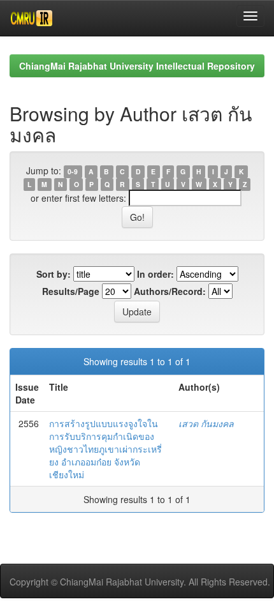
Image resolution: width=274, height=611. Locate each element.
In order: (155, 274)
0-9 (73, 171)
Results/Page (70, 291)
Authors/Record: (170, 291)
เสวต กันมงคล (206, 423)
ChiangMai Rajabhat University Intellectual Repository (137, 65)
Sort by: (53, 274)
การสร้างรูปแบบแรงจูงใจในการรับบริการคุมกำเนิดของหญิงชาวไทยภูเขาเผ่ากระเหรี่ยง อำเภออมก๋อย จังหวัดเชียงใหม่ (105, 449)
